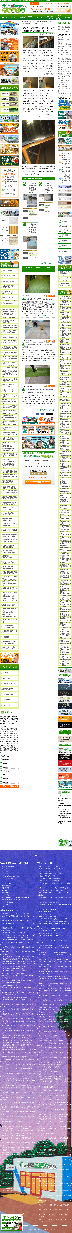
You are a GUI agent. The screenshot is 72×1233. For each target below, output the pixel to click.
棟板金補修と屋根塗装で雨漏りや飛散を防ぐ (9, 572)
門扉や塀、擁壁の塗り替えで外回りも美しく (51, 931)
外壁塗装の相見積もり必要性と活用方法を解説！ (65, 325)
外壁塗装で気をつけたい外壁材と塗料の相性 (9, 642)
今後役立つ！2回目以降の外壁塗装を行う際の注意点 (53, 928)
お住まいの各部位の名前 (9, 337)
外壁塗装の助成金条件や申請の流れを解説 (65, 309)
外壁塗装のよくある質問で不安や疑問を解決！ (65, 303)
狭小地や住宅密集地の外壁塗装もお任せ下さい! (9, 503)
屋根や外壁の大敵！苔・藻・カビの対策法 (65, 534)
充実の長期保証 (6, 885)
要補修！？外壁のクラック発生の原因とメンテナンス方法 (18, 1018)
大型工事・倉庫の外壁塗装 (46, 1069)
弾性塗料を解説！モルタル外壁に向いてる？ (65, 635)
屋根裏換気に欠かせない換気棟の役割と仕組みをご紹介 (17, 1126)
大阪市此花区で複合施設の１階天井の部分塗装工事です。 (64, 95)
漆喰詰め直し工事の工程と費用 (65, 507)
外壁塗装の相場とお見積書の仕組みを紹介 (65, 330)
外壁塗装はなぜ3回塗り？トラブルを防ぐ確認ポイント (17, 1040)
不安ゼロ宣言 (5, 888)
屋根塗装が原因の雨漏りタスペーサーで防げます (9, 497)
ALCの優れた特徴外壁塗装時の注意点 (8, 626)
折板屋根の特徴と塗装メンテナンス (7, 519)
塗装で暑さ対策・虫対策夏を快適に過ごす (9, 380)
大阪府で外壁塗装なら (9, 683)
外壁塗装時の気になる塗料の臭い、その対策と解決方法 (17, 959)
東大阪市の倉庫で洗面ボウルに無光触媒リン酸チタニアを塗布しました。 (64, 54)
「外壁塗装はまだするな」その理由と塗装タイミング (9, 303)
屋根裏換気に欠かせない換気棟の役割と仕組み (9, 605)
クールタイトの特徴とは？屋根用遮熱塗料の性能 (65, 651)
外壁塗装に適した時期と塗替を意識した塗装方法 (9, 348)
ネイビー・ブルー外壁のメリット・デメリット (65, 598)
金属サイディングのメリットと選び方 (8, 508)
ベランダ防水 (9, 110)
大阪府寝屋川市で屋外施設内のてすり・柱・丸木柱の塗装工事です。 (64, 39)
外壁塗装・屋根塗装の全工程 (47, 876)
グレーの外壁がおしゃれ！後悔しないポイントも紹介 (65, 603)
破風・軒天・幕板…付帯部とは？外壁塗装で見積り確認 (54, 988)
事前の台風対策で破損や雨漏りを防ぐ (65, 566)
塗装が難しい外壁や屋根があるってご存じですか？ (65, 469)
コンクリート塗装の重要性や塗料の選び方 (9, 567)
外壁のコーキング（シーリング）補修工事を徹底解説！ (54, 952)
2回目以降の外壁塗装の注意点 (65, 400)
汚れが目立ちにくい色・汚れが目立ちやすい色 (66, 162)
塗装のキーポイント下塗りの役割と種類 (65, 410)
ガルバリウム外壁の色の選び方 (65, 394)
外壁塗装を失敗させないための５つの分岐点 (14, 932)
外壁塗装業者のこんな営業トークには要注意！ (65, 459)
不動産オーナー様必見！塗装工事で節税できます (65, 437)
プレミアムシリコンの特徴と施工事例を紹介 (65, 646)
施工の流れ (40, 17)
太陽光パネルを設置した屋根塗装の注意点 (65, 539)
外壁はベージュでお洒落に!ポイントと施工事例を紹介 (65, 619)
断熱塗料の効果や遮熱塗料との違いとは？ (65, 555)
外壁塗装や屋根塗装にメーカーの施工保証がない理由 (65, 432)
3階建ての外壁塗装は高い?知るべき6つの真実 (65, 368)
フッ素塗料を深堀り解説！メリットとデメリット (65, 630)
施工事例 (14, 17)
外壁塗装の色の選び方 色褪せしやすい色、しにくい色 (17, 920)
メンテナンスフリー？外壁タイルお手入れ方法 (65, 496)
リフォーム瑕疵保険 (7, 878)
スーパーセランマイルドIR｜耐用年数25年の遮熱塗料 (54, 1102)
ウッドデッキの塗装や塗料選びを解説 (9, 551)
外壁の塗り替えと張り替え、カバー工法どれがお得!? (65, 373)
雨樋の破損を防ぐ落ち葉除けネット (7, 481)
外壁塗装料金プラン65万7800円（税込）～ (51, 878)
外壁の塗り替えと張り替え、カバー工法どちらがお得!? (17, 980)
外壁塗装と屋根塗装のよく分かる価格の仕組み (52, 868)
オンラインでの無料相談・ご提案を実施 (65, 298)
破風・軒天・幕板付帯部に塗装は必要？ (9, 439)
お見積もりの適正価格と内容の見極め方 (65, 341)
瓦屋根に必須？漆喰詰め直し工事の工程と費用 (52, 976)
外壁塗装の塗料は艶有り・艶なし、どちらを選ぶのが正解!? (55, 1183)
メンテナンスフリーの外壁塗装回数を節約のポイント (65, 384)
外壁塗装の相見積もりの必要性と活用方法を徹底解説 (17, 1042)
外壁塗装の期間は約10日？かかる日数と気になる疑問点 (17, 940)
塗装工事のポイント (8, 281)
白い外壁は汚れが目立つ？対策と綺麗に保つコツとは (65, 614)
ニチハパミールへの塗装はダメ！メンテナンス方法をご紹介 (18, 1133)
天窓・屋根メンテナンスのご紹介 (9, 460)
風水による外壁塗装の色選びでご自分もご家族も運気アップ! (19, 937)
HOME (24, 21)
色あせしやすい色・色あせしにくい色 (66, 170)
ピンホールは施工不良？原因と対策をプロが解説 (9, 406)
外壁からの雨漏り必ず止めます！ (48, 909)
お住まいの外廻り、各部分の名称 (11, 983)
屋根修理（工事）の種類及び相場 (8, 321)
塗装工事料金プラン (49, 17)
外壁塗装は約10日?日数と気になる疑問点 (65, 352)
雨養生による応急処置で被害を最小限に (65, 571)
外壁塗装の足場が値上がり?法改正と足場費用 (65, 448)
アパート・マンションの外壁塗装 (48, 1071)
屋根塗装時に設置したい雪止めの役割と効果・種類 (9, 476)
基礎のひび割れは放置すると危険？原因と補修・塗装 (17, 1147)
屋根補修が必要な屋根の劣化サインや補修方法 (9, 487)
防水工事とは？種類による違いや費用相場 (9, 583)
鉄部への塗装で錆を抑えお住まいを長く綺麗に (9, 535)
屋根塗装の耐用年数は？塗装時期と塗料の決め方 (65, 587)
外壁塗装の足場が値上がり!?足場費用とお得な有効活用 (54, 1079)
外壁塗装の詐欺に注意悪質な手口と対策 (65, 346)
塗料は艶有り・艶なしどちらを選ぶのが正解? (65, 485)
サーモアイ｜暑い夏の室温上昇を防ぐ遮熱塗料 (52, 1099)
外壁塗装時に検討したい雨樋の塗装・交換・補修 (9, 471)
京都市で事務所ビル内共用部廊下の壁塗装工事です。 (64, 89)
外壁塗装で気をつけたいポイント (9, 428)
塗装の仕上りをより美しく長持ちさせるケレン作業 (9, 412)
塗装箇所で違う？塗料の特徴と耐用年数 (65, 405)
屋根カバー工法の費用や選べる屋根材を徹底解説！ (53, 921)
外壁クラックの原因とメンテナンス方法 (9, 390)
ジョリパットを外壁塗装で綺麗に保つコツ (65, 512)
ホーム (4, 17)
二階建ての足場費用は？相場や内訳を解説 (65, 453)
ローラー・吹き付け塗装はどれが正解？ (65, 518)
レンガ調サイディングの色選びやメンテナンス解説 (9, 396)
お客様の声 (22, 17)
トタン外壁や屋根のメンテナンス (8, 514)
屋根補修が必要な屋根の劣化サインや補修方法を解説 (53, 1019)
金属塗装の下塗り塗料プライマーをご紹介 (65, 416)
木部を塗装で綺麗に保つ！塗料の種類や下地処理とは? (65, 544)
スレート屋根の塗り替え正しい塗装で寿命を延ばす (9, 492)
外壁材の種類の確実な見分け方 (65, 378)
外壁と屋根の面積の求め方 (9, 631)
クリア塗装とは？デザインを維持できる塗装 (9, 374)
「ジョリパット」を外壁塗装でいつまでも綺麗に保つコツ (18, 1085)
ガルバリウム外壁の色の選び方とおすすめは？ (15, 997)
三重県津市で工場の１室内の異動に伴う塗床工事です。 (64, 46)
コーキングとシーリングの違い (9, 621)
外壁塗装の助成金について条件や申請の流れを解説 (53, 945)
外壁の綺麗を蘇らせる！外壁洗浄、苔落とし (65, 528)
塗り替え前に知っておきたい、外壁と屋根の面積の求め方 (18, 1078)
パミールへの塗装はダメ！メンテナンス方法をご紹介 (65, 550)
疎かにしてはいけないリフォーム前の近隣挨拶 (65, 357)
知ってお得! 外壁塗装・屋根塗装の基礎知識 (14, 966)
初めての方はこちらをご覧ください (49, 866)
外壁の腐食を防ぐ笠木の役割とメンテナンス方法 (9, 465)
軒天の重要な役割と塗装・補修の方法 (8, 449)
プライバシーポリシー (9, 694)
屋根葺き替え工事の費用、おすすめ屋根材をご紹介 (53, 919)
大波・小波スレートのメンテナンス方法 (9, 647)
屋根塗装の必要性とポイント (47, 914)
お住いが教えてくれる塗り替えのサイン (9, 286)
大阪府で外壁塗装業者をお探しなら (12, 899)
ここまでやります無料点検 (58, 17)
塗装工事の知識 (7, 270)
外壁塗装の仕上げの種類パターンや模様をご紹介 (65, 641)
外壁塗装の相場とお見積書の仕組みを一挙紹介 (52, 890)
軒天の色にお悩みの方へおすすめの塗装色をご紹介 (9, 455)
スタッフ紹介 (6, 678)
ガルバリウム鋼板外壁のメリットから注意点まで (65, 389)
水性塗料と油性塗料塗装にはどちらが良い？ (65, 491)
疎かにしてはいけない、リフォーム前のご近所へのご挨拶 (18, 956)
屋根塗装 (9, 99)
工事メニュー (31, 17)
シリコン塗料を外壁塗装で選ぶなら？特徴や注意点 (9, 369)
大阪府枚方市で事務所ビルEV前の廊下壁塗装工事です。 (64, 76)
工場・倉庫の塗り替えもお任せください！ (65, 273)
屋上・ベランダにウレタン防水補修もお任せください (9, 594)
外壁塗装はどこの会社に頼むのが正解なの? (14, 1057)
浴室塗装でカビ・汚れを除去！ (8, 556)
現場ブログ (31, 21)
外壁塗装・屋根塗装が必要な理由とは (12, 968)
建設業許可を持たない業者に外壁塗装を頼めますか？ (17, 897)
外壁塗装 (9, 94)
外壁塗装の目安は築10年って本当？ (7, 292)
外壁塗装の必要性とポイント (47, 911)
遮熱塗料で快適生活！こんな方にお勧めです (51, 1119)
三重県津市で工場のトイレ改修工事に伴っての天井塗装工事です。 (64, 69)
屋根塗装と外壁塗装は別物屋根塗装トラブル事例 (9, 423)
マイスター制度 (6, 883)
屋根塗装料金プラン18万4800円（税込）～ (51, 880)
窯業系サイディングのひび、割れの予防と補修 (65, 475)
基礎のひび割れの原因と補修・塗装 (65, 576)
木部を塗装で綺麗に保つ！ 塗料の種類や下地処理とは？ (17, 1131)
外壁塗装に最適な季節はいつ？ (9, 353)
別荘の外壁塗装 (43, 1074)
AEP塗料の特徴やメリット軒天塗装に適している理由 (65, 662)
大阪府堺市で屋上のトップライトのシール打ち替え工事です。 (64, 82)
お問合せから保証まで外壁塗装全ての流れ (50, 873)
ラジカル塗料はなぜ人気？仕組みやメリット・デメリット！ (18, 1188)
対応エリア (5, 892)
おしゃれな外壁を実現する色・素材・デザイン (65, 593)
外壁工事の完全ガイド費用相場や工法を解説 (9, 310)
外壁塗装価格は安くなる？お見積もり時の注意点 (9, 315)
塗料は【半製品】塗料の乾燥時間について (9, 615)
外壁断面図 (5, 637)
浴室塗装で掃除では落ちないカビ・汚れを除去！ (52, 1040)
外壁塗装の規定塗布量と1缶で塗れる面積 (65, 523)
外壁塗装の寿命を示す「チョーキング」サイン (9, 385)
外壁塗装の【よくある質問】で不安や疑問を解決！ (16, 913)
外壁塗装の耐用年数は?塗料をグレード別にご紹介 (9, 342)
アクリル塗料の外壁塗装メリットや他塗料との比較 (9, 358)
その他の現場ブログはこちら (45, 410)
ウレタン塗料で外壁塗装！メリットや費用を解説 (9, 364)
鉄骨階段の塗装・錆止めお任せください (9, 540)
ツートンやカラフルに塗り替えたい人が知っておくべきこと (66, 178)
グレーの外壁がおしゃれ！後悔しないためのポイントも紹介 (18, 1162)
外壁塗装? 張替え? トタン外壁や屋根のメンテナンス (53, 959)
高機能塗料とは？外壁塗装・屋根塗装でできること (9, 417)
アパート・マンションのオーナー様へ (65, 279)
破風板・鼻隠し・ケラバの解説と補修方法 (9, 444)
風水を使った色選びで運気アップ (66, 155)
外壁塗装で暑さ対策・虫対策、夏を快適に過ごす (52, 1076)
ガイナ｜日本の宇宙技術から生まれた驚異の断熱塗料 (53, 1138)
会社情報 (4, 890)
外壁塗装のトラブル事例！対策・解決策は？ (65, 582)
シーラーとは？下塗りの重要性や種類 (65, 421)
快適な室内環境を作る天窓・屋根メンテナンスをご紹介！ (55, 1005)
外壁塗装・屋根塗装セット (9, 104)
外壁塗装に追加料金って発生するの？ (65, 319)
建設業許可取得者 (7, 689)
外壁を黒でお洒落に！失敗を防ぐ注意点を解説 (65, 609)
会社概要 (68, 17)
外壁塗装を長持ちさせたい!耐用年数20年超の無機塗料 (65, 426)
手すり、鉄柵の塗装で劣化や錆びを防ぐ (9, 546)
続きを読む (44, 315)
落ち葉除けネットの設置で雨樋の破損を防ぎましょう (53, 1017)
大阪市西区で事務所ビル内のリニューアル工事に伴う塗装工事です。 (64, 62)
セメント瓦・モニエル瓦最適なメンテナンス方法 (9, 530)
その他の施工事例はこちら (46, 263)
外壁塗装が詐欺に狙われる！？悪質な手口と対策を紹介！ (18, 1045)
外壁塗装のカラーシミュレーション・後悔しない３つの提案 (18, 935)
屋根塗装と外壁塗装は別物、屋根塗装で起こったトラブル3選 (19, 1049)
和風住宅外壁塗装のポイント (65, 501)
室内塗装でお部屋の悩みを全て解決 (49, 933)
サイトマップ (6, 705)
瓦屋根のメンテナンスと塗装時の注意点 (9, 524)
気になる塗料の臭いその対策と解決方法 (65, 362)
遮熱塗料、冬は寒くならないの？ (48, 1174)
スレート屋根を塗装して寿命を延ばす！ (50, 1067)
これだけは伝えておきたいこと (10, 876)
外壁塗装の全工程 (7, 297)
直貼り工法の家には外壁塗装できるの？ (65, 480)
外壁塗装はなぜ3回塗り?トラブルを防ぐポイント (9, 433)
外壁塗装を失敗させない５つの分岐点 (65, 314)
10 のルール (5, 880)
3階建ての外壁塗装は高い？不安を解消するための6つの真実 (18, 961)
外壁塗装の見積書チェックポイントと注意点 (65, 335)
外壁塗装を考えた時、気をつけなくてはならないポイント (18, 1037)
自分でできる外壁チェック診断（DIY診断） (14, 973)
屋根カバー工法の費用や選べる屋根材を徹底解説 (9, 331)
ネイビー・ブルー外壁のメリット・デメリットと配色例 (17, 1159)
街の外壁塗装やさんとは (9, 866)
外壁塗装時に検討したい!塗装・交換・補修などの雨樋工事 (55, 1009)
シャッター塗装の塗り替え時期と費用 (8, 562)
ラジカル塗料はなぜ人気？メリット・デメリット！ (65, 657)
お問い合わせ (6, 699)
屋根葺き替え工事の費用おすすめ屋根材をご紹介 (9, 326)
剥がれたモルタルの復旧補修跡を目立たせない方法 (9, 401)
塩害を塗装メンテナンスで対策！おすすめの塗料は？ (17, 1128)
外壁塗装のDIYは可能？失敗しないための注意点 (65, 464)
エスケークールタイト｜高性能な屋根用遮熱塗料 (52, 1116)
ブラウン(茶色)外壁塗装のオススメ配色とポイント (65, 625)
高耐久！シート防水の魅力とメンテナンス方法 (9, 599)
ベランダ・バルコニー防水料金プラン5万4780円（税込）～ (55, 888)
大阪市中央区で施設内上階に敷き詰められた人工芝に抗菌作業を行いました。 (64, 30)
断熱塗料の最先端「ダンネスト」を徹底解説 (65, 560)
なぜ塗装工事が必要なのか (9, 276)
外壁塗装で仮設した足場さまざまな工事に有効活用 (65, 443)
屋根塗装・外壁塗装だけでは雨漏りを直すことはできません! (19, 963)
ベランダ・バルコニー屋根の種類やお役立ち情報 (9, 578)
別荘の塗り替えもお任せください (65, 284)
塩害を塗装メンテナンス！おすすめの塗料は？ (9, 610)
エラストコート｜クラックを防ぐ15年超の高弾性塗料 (54, 1126)
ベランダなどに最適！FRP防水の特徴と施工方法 (9, 589)
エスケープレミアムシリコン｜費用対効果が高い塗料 (53, 1114)
